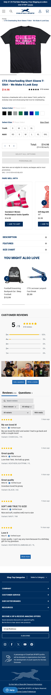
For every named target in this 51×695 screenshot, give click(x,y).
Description (10, 237)
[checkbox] (38, 412)
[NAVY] (26, 113)
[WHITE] (42, 113)
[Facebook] (12, 644)
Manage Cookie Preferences (25, 692)
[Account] (40, 11)
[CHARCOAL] (10, 113)
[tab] (25, 393)
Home (4, 19)
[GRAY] (15, 113)
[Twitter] (18, 644)
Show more (25, 557)
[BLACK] (4, 113)
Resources (7, 607)
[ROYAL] (32, 113)
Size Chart (9, 250)
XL (31, 128)
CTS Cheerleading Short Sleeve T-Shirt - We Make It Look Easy (23, 82)
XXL (45, 134)
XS (13, 134)
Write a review (32, 382)
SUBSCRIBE (25, 636)
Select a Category (37, 577)
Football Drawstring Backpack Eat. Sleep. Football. (13, 291)
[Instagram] (5, 644)
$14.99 (8, 218)
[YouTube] (25, 644)
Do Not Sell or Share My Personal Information (25, 684)
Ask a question (18, 382)
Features (8, 243)
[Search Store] (11, 11)
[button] (3, 11)
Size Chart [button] (44, 122)
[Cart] (47, 11)
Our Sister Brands (11, 601)
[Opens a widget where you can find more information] (10, 690)
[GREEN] (21, 113)
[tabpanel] (25, 480)
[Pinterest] (32, 644)
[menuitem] (40, 11)
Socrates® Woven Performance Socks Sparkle (17, 213)
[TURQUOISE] (37, 113)
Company (6, 588)
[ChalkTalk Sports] (25, 11)
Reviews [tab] (9, 392)
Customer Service (11, 595)
